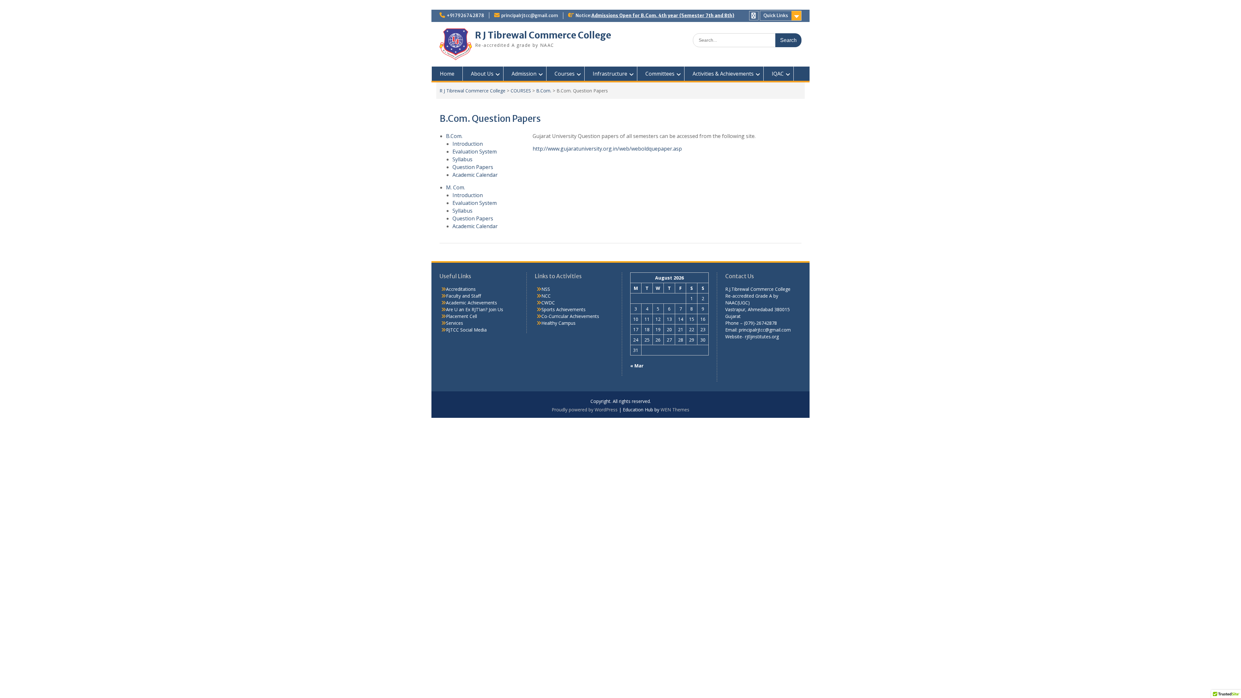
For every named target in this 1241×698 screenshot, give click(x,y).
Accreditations (461, 289)
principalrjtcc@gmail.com (529, 15)
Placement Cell (461, 316)
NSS (545, 289)
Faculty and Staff (463, 296)
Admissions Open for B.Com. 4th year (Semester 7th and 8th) (662, 15)
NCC (546, 296)
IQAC (778, 73)
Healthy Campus (558, 323)
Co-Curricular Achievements (570, 316)
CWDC (548, 303)
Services (454, 323)
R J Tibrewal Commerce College (543, 35)
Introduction (467, 143)
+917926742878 (465, 15)
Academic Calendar (475, 174)
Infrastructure (610, 73)
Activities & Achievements (723, 73)
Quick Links (775, 15)
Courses (565, 73)
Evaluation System (474, 151)
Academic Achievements (471, 303)
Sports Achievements (563, 309)
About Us (482, 73)
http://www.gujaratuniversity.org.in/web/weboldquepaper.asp (607, 148)
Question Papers (472, 167)
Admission (524, 73)
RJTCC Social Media (466, 330)
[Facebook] (753, 15)
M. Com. (455, 187)
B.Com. (543, 91)
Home (447, 73)
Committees (659, 73)
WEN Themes (675, 410)
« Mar (636, 366)
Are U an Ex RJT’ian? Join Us (474, 309)
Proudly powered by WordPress (585, 410)
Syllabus (462, 159)
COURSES (521, 91)
